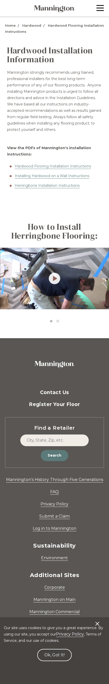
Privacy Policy (54, 504)
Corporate (54, 587)
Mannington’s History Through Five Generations (54, 479)
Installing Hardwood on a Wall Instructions (52, 176)
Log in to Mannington (54, 528)
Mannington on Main (54, 599)
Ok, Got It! (54, 654)
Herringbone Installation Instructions (47, 185)
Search (54, 455)
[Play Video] (54, 278)
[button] (100, 8)
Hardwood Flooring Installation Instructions (53, 166)
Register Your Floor (54, 404)
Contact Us (54, 392)
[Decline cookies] (97, 621)
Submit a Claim (54, 516)
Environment (54, 557)
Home (10, 25)
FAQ (54, 491)
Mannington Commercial (54, 611)
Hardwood (31, 25)
